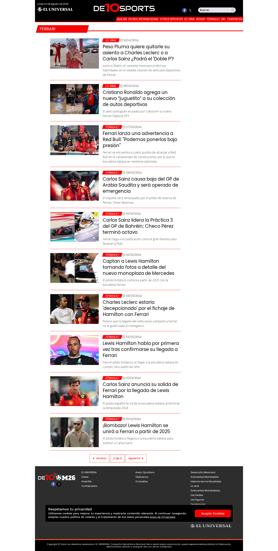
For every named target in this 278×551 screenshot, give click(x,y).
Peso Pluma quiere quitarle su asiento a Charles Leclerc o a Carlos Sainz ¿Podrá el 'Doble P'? (138, 53)
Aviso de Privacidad (162, 516)
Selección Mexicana (203, 472)
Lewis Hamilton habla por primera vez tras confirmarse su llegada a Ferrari (141, 349)
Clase (85, 477)
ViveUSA (86, 481)
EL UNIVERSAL (89, 472)
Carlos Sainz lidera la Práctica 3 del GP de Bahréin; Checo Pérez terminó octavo (138, 226)
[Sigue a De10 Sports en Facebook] (184, 10)
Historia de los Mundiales (206, 481)
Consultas (141, 481)
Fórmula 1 (213, 19)
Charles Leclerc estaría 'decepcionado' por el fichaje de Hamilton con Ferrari (139, 308)
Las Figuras (197, 499)
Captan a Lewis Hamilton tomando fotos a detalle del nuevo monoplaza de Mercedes (138, 267)
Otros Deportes (171, 19)
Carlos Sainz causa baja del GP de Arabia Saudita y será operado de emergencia (141, 185)
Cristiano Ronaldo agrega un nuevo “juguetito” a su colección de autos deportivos (139, 98)
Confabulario (89, 486)
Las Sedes (197, 495)
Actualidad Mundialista (205, 477)
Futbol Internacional (143, 19)
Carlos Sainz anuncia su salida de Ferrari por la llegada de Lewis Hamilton (140, 390)
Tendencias (235, 19)
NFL (223, 19)
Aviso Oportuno (145, 472)
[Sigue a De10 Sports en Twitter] (190, 10)
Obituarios (141, 477)
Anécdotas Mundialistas (205, 490)
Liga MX (121, 19)
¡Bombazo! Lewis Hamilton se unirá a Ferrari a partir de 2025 (136, 428)
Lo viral (189, 19)
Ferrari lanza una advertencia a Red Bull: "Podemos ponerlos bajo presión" (140, 139)
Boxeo (201, 19)
